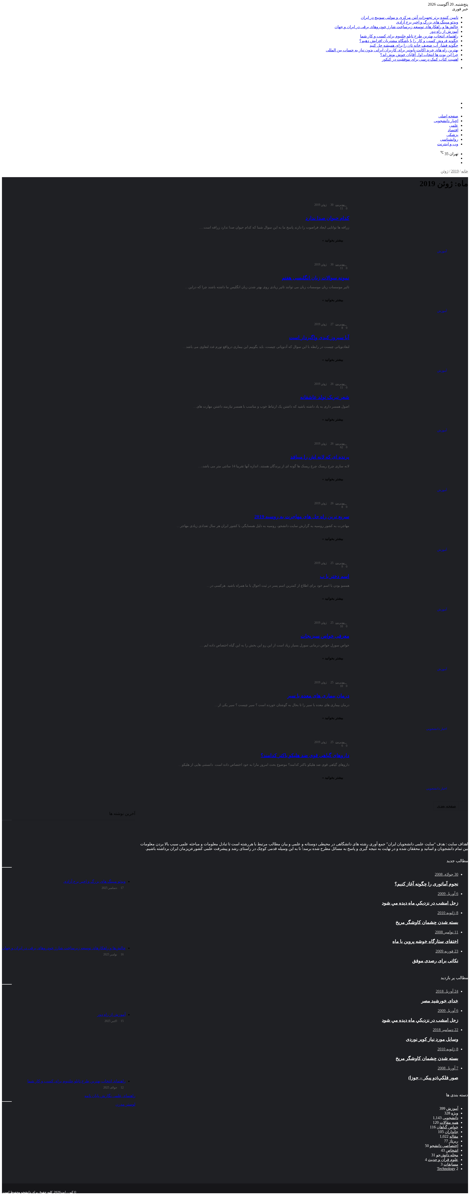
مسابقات (451, 1164)
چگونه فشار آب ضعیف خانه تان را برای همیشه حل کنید (414, 45)
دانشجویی (450, 1118)
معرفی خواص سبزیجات (325, 636)
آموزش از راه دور (444, 31)
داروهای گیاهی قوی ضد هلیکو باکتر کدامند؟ (305, 755)
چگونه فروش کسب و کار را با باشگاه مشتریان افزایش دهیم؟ (408, 41)
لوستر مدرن (125, 1104)
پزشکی (452, 135)
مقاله (453, 1136)
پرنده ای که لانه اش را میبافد (319, 456)
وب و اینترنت (447, 144)
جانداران (451, 1132)
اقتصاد (453, 130)
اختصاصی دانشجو (444, 1146)
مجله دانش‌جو (447, 1155)
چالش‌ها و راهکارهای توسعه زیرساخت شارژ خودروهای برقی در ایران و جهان (396, 27)
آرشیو (452, 1196)
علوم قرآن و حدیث (443, 1160)
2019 (455, 171)
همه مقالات (449, 1122)
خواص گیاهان (447, 1127)
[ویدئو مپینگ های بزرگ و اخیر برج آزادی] (64, 852)
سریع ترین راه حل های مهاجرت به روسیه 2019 (301, 516)
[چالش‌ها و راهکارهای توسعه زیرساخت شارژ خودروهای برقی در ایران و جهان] (64, 919)
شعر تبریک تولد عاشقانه (324, 397)
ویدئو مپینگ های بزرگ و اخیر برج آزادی (427, 22)
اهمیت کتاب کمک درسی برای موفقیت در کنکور (420, 59)
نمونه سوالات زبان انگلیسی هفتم (315, 277)
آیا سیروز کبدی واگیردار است (319, 337)
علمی (453, 125)
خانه (464, 171)
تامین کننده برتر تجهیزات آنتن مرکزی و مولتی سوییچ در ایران (409, 17)
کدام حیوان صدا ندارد (327, 218)
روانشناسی (449, 139)
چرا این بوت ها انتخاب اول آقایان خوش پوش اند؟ (419, 55)
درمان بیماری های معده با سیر (318, 695)
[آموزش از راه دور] (64, 985)
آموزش (452, 1108)
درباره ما (417, 1196)
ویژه (454, 1113)
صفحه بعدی (446, 806)
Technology (446, 1169)
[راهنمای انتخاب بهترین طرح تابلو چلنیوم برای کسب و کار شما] (64, 1052)
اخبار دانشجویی (446, 121)
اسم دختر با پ (334, 576)
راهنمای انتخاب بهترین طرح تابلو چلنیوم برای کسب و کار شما (409, 36)
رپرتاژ (453, 1141)
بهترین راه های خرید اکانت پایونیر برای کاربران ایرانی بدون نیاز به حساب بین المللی (392, 50)
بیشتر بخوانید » (332, 240)
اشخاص (452, 1150)
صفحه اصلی (448, 116)
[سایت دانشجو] (434, 95)
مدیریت (339, 204)
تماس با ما (435, 1196)
